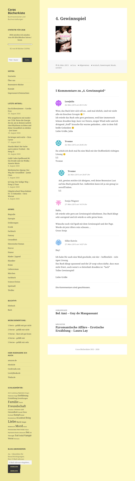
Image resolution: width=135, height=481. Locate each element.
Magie (24, 422)
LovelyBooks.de (14, 373)
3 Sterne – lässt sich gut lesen (19, 334)
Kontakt (11, 89)
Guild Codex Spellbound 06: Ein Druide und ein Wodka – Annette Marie (19, 161)
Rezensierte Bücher (16, 84)
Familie (13, 402)
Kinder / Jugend (14, 256)
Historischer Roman (16, 244)
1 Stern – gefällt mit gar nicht (19, 325)
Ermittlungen (23, 398)
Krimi (10, 265)
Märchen (11, 273)
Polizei (27, 429)
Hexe (25, 412)
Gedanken (11, 409)
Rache (17, 432)
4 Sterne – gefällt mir (16, 338)
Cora (74, 65)
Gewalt (20, 412)
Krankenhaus (12, 418)
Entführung (23, 395)
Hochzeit (10, 415)
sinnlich (59, 68)
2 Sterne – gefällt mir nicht (18, 330)
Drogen (27, 393)
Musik (25, 426)
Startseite (12, 76)
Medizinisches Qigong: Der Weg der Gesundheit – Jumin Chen (19, 172)
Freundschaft (17, 406)
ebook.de (11, 364)
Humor (11, 252)
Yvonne (69, 141)
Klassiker (11, 261)
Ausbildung (14, 393)
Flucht (21, 402)
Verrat (11, 438)
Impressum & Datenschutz (18, 93)
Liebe (12, 421)
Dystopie (11, 218)
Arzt (9, 393)
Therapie (11, 436)
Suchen (27, 60)
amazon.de (12, 360)
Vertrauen (16, 438)
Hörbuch (11, 306)
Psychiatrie (11, 432)
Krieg (28, 417)
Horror (11, 248)
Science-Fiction (14, 282)
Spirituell (12, 286)
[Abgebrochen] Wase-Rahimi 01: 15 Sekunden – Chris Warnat (19, 193)
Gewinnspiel (105, 65)
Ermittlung (12, 398)
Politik (22, 429)
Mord (19, 426)
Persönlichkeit (12, 430)
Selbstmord (22, 432)
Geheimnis (17, 409)
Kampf (17, 415)
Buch (10, 310)
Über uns (11, 80)
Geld (22, 409)
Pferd (18, 430)
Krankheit (21, 418)
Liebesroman (13, 269)
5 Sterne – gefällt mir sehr (18, 342)
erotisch (96, 65)
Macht (19, 422)
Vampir (28, 435)
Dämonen (11, 396)
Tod (16, 435)
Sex (27, 432)
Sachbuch (12, 277)
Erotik (10, 227)
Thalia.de (11, 377)
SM (31, 432)
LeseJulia (69, 101)
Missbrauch (11, 426)
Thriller (11, 290)
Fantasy (11, 235)
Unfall (21, 435)
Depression (21, 393)
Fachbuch (12, 231)
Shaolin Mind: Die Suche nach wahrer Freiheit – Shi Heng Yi (18, 149)
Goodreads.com (14, 369)
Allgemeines (84, 65)
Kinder (22, 415)
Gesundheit (12, 239)
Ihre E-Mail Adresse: (16, 459)
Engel (16, 396)
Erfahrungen (13, 223)
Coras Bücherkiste (16, 11)
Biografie (11, 214)
